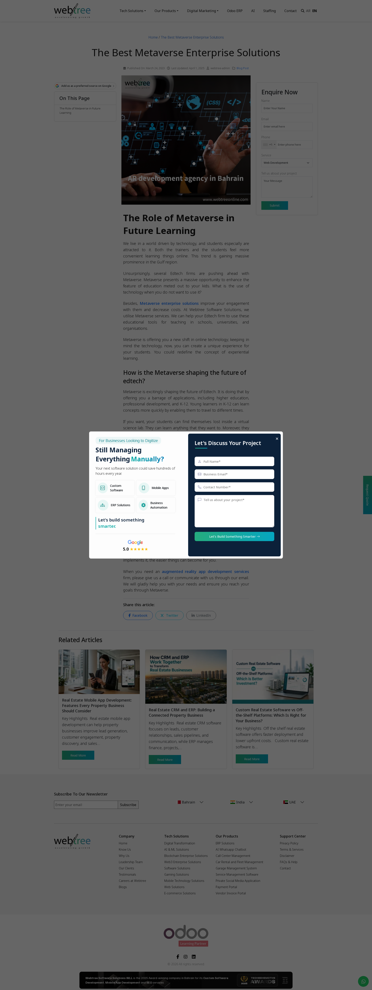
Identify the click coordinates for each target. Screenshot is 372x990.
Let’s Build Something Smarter (233, 536)
